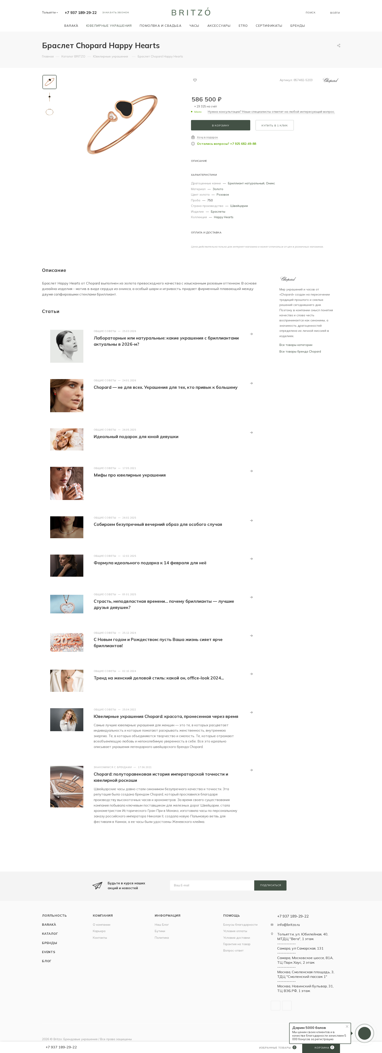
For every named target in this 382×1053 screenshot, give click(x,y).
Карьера (99, 931)
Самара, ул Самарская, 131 (300, 948)
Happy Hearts (223, 217)
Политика (162, 937)
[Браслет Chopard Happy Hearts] (122, 124)
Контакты (100, 937)
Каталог (50, 933)
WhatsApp (287, 1005)
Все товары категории (295, 345)
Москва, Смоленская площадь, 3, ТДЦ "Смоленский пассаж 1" (305, 974)
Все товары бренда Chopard (300, 351)
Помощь (231, 915)
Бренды (49, 943)
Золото (218, 189)
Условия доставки (236, 937)
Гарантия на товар (236, 944)
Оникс (270, 183)
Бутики (160, 931)
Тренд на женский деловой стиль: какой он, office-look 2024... (159, 678)
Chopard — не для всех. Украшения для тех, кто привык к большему (166, 387)
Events (48, 952)
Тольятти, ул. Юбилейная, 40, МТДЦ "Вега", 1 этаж (302, 936)
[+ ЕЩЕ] (315, 25)
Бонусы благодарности (240, 924)
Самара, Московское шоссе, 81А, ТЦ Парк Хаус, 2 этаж (305, 960)
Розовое (223, 194)
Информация (168, 915)
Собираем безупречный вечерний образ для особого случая (158, 524)
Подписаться (270, 885)
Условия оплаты (235, 931)
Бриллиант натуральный (246, 183)
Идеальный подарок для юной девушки (136, 436)
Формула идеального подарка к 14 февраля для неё (150, 562)
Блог (47, 961)
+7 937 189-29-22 (81, 12)
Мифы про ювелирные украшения (130, 475)
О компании (101, 924)
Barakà (49, 924)
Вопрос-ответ (233, 950)
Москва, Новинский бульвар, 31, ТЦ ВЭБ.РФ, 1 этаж (305, 988)
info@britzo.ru (288, 924)
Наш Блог (162, 924)
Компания (103, 915)
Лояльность (54, 915)
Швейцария (239, 206)
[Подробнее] (251, 334)
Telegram (275, 1005)
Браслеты (218, 211)
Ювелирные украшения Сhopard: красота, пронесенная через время (166, 716)
